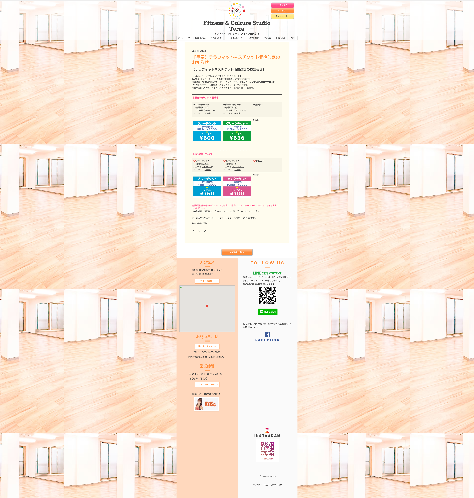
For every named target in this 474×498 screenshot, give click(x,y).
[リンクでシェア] (205, 231)
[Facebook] (267, 334)
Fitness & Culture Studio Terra (236, 26)
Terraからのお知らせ (200, 223)
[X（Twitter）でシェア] (199, 231)
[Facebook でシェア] (193, 231)
